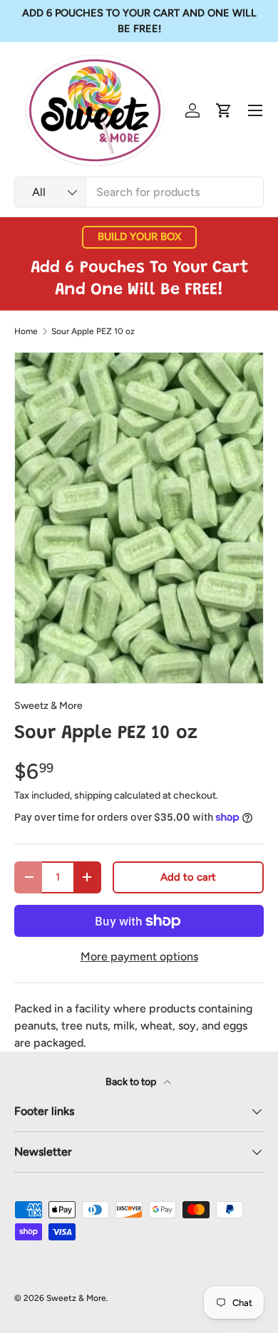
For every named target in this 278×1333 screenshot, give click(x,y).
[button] (224, 110)
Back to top (131, 1082)
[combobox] (139, 192)
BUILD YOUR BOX (139, 236)
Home (26, 331)
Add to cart (188, 877)
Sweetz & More (48, 706)
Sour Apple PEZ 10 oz (93, 331)
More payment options (139, 956)
